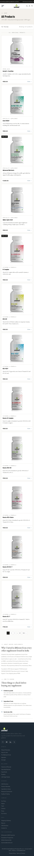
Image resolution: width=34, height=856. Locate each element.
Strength (3, 760)
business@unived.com (6, 842)
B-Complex (6, 269)
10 (19, 633)
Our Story (3, 801)
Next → (24, 633)
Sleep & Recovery (5, 750)
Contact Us (4, 828)
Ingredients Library (6, 789)
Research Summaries (6, 791)
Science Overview (5, 786)
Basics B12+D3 (7, 468)
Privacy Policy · (12, 853)
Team (2, 806)
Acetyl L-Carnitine (8, 71)
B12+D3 (5, 319)
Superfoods (4, 772)
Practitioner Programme (7, 837)
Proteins (3, 774)
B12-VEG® (5, 368)
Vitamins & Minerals (6, 767)
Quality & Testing (5, 794)
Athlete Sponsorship (6, 840)
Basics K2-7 (6, 616)
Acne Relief (6, 120)
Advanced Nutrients (8, 170)
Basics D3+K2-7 (7, 567)
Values (3, 803)
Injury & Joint (4, 752)
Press (2, 811)
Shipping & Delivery (6, 820)
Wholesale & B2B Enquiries (8, 835)
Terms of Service (21, 853)
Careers (3, 808)
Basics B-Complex (8, 418)
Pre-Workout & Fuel (6, 755)
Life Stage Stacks (5, 777)
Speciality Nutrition (6, 769)
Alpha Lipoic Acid (8, 220)
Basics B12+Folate (8, 517)
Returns (3, 823)
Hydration (3, 757)
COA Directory (4, 784)
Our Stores (4, 813)
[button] (2, 6)
